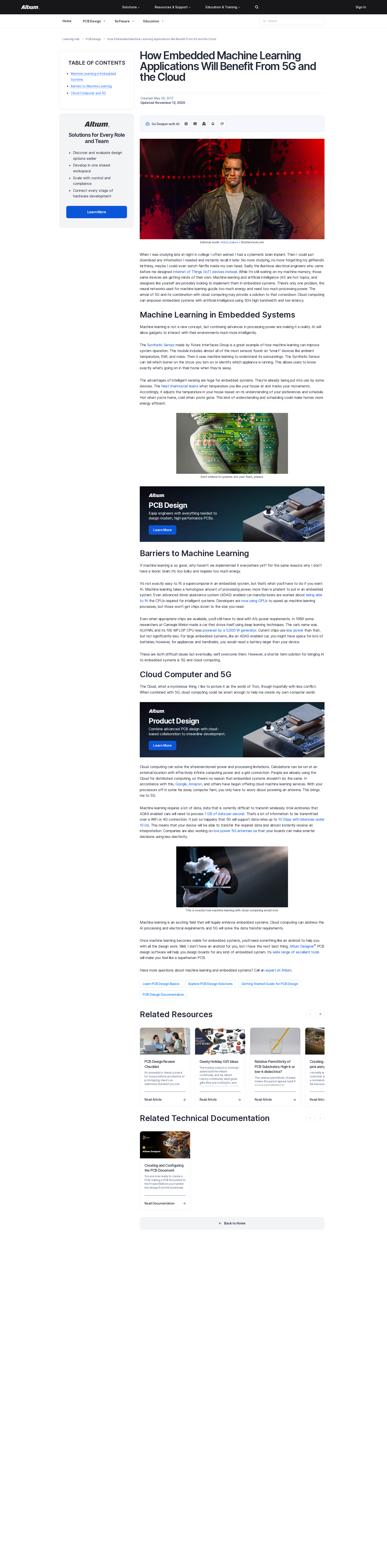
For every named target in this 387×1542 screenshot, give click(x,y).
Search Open (257, 7)
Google (181, 784)
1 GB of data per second (225, 814)
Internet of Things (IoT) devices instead (205, 271)
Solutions (129, 7)
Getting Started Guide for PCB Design (269, 984)
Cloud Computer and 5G (88, 93)
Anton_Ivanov (229, 242)
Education (151, 21)
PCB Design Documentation (163, 994)
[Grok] (222, 123)
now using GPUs (254, 600)
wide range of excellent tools (296, 952)
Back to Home (234, 1223)
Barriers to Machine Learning (91, 86)
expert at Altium (278, 970)
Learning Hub (71, 39)
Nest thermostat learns (179, 386)
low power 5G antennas (233, 831)
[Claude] (204, 123)
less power (294, 630)
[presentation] (320, 1014)
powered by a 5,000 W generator (229, 630)
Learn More (162, 530)
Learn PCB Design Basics (161, 984)
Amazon (195, 784)
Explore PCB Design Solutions (210, 984)
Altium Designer (303, 946)
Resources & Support (171, 7)
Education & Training (221, 7)
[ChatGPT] (186, 123)
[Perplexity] (195, 123)
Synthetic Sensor (161, 345)
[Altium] (30, 7)
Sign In (361, 7)
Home (66, 21)
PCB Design (92, 21)
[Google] (213, 123)
